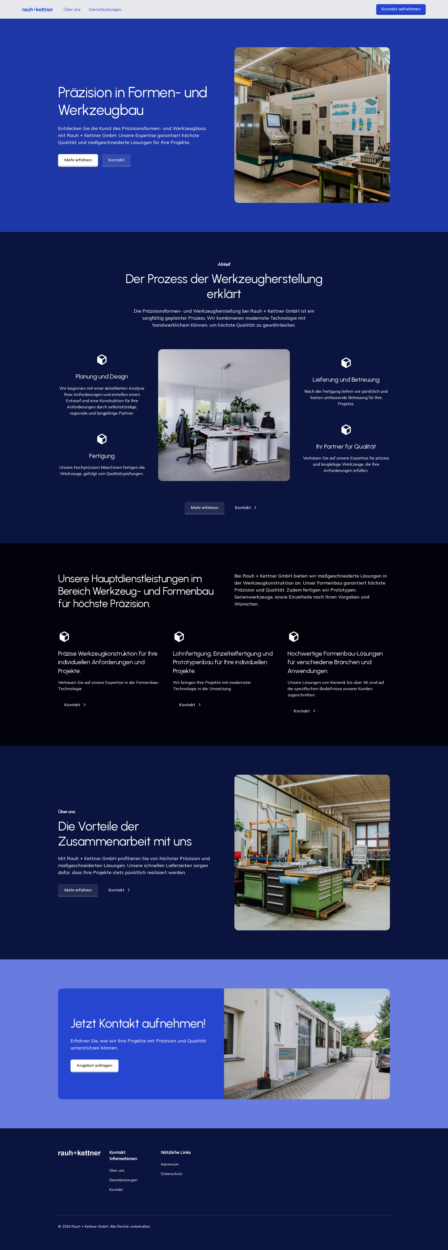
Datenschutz (172, 1173)
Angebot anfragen (94, 1065)
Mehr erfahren (78, 159)
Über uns (72, 9)
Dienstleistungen (105, 9)
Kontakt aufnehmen (401, 8)
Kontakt (116, 159)
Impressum (170, 1164)
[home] (37, 9)
